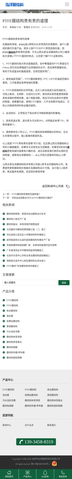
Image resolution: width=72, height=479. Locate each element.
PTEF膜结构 (12, 305)
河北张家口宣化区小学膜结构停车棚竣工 (26, 234)
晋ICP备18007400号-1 (40, 464)
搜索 (64, 282)
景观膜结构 (12, 326)
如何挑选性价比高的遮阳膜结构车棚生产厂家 (28, 240)
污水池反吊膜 (13, 331)
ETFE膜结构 (12, 300)
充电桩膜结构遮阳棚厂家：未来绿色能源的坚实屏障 (32, 245)
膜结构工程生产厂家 (16, 219)
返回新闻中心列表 (53, 186)
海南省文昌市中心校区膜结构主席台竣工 (26, 260)
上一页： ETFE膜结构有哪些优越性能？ (22, 194)
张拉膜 (10, 316)
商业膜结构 (12, 310)
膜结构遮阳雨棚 (14, 357)
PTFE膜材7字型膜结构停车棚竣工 (23, 266)
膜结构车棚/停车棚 (16, 352)
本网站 (13, 27)
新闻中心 (7, 425)
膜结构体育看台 (14, 342)
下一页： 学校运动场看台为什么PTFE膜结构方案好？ (28, 198)
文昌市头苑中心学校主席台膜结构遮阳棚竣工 (28, 255)
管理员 (27, 27)
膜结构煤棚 (12, 347)
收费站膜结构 (13, 321)
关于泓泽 (29, 425)
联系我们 (51, 425)
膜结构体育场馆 (14, 336)
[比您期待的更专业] (14, 4)
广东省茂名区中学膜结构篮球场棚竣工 (25, 250)
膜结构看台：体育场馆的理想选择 (23, 224)
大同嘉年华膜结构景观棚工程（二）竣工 (26, 229)
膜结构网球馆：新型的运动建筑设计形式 (26, 213)
